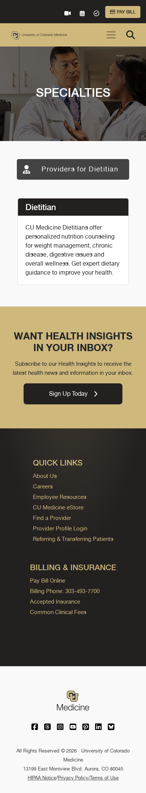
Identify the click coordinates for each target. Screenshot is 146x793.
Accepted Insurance (55, 601)
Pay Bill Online (47, 580)
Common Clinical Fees (58, 612)
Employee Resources (59, 497)
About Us (45, 476)
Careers (43, 486)
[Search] (130, 35)
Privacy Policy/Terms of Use (88, 778)
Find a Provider (52, 518)
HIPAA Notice (42, 778)
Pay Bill (126, 12)
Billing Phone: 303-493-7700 (65, 591)
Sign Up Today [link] (68, 393)
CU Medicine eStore (58, 507)
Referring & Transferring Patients (73, 539)
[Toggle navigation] (111, 35)
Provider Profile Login (60, 528)
